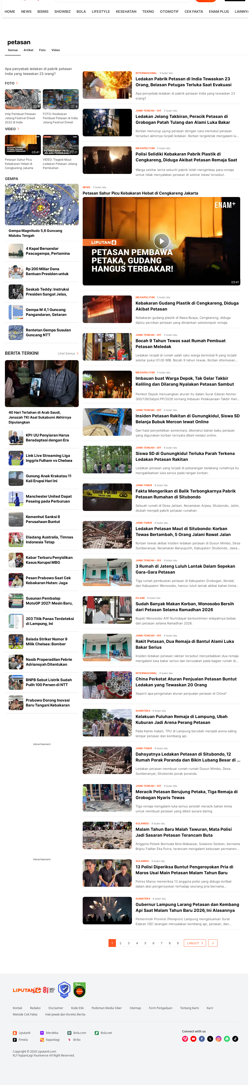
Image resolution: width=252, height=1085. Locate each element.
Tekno (148, 11)
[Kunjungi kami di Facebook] (202, 1039)
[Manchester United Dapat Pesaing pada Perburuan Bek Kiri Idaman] (16, 499)
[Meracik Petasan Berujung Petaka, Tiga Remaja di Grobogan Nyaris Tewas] (107, 798)
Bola (81, 11)
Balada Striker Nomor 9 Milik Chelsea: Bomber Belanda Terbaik (46, 644)
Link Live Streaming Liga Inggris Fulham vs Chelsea (49, 458)
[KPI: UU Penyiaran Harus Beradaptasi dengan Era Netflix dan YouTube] (16, 437)
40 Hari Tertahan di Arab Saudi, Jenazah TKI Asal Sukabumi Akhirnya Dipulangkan (40, 417)
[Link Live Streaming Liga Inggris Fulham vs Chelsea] (16, 458)
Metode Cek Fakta (25, 1014)
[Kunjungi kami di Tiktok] (235, 1039)
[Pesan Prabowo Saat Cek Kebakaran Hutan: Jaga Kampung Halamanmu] (16, 580)
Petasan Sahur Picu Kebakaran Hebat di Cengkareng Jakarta (19, 164)
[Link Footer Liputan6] (34, 990)
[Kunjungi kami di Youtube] (193, 1039)
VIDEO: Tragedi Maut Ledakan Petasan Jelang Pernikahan (60, 164)
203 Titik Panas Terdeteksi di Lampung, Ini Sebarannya (50, 623)
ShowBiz (62, 11)
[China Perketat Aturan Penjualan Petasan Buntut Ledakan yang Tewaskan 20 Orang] (107, 685)
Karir (210, 1008)
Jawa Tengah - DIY (148, 110)
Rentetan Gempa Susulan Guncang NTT (48, 332)
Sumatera (143, 710)
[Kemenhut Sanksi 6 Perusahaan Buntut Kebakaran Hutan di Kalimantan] (16, 519)
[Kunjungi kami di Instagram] (218, 1039)
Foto (42, 50)
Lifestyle (101, 11)
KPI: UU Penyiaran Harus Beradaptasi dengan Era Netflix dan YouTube (47, 440)
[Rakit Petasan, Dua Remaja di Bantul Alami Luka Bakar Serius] (107, 647)
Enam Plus (219, 11)
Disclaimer (55, 1008)
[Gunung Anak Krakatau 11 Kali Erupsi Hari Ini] (16, 478)
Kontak (17, 1008)
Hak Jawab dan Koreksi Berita (65, 1014)
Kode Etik (77, 1008)
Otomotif (169, 11)
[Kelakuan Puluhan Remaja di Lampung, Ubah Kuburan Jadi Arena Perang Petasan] (107, 722)
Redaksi (35, 1008)
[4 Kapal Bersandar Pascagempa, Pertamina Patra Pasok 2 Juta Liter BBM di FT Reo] (16, 251)
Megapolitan (145, 148)
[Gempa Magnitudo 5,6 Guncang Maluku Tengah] (42, 204)
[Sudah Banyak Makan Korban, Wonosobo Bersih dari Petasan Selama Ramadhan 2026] (107, 610)
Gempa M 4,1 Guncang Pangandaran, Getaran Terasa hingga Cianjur (46, 314)
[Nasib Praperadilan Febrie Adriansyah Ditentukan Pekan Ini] (16, 662)
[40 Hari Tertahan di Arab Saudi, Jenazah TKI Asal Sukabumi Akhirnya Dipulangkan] (42, 383)
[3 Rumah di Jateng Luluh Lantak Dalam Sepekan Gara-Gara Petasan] (107, 572)
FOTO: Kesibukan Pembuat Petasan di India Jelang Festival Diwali (60, 118)
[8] (23, 99)
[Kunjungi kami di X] (210, 1039)
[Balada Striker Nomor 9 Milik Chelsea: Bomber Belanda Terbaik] (16, 641)
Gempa (11, 178)
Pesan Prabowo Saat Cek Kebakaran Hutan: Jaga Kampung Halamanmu (48, 583)
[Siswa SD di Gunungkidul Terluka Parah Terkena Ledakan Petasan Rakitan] (107, 459)
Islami (140, 597)
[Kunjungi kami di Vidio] (185, 1039)
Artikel (28, 50)
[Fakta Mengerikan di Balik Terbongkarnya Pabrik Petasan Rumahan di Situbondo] (107, 497)
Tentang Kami (189, 1008)
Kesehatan (126, 11)
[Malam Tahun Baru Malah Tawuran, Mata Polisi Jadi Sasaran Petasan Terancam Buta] (107, 835)
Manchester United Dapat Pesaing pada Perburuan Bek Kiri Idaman (49, 501)
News (26, 11)
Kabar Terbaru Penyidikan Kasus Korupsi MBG (49, 560)
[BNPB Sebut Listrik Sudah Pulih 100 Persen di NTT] (16, 682)
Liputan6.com (47, 1051)
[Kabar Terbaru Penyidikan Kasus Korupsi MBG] (16, 560)
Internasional (146, 72)
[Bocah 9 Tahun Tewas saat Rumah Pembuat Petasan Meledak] (107, 347)
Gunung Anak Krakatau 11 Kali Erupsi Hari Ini (48, 478)
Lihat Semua (66, 353)
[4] (61, 99)
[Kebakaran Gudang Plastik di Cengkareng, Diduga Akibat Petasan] (107, 309)
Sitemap (135, 1008)
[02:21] (61, 144)
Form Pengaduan (160, 1008)
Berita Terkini (22, 353)
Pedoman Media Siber (107, 1008)
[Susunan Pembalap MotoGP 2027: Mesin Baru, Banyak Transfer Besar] (16, 600)
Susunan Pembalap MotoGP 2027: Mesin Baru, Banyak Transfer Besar (49, 603)
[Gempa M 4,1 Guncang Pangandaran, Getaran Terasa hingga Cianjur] (16, 312)
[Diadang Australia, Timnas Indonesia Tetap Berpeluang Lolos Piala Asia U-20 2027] (16, 539)
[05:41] (23, 144)
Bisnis (42, 11)
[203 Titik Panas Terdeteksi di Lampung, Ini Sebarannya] (16, 621)
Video (55, 50)
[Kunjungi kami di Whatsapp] (227, 1039)
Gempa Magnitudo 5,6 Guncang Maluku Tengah (35, 233)
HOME (10, 11)
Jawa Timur (144, 485)
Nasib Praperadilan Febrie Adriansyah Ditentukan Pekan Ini (49, 664)
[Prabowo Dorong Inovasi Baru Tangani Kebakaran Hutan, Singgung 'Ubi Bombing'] (16, 702)
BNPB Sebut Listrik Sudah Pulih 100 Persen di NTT (49, 682)
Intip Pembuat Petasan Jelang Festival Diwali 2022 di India (20, 118)
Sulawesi (142, 823)
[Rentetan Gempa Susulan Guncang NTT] (16, 332)
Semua (13, 50)
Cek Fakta (194, 11)
